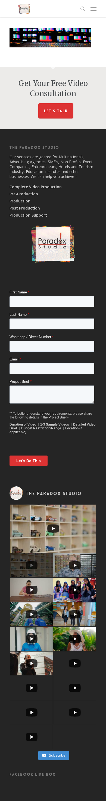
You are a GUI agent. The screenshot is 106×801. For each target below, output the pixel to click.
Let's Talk (56, 110)
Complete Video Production (36, 186)
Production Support (28, 215)
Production (20, 201)
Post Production (25, 208)
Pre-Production (24, 194)
